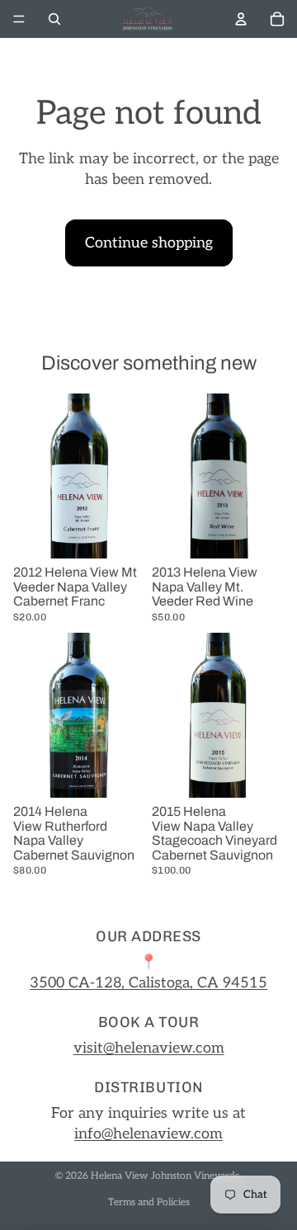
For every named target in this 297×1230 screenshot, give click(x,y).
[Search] (54, 19)
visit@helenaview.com (148, 1048)
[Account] (241, 19)
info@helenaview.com (148, 1134)
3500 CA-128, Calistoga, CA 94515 (148, 983)
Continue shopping (149, 243)
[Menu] (19, 19)
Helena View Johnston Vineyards (165, 1176)
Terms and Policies (149, 1202)
